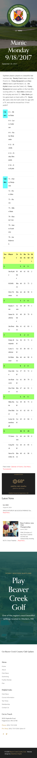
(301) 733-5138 (9, 725)
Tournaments (7, 469)
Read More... (6, 512)
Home (4, 666)
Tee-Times (5, 701)
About (4, 670)
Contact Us (5, 707)
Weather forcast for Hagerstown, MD (18, 493)
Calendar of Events (17, 467)
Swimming (5, 676)
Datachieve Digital (16, 754)
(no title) (6, 505)
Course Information (8, 697)
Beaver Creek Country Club (18, 752)
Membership (6, 704)
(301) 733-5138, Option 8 (13, 728)
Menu (20, 31)
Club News (27, 467)
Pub (3, 683)
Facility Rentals (7, 680)
